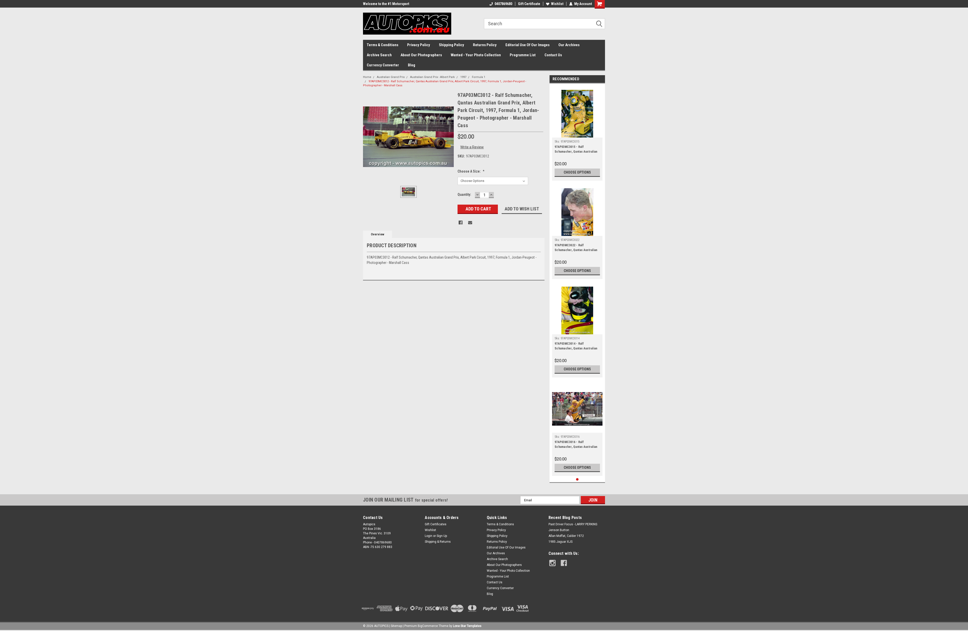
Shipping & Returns (438, 541)
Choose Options (577, 172)
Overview (377, 234)
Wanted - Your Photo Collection (476, 55)
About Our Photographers (421, 55)
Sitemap (396, 626)
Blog (411, 65)
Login (428, 536)
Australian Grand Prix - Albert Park (432, 77)
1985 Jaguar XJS (560, 541)
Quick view (577, 429)
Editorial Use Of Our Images (527, 45)
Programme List (523, 55)
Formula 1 (478, 77)
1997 (463, 77)
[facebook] (564, 563)
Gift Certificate (529, 4)
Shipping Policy (451, 45)
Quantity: (464, 195)
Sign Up (442, 536)
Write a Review (472, 147)
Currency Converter (383, 65)
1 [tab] (577, 479)
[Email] (470, 223)
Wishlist (557, 4)
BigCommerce (428, 626)
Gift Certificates (435, 524)
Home (367, 77)
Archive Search (379, 55)
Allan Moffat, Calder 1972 (566, 536)
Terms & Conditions (382, 45)
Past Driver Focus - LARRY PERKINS (573, 524)
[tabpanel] (577, 133)
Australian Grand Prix (391, 77)
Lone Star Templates (467, 626)
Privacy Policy (418, 45)
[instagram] (552, 563)
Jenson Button (559, 530)
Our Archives (569, 45)
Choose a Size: (471, 171)
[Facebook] (461, 223)
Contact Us (553, 55)
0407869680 (503, 4)
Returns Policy (485, 45)
